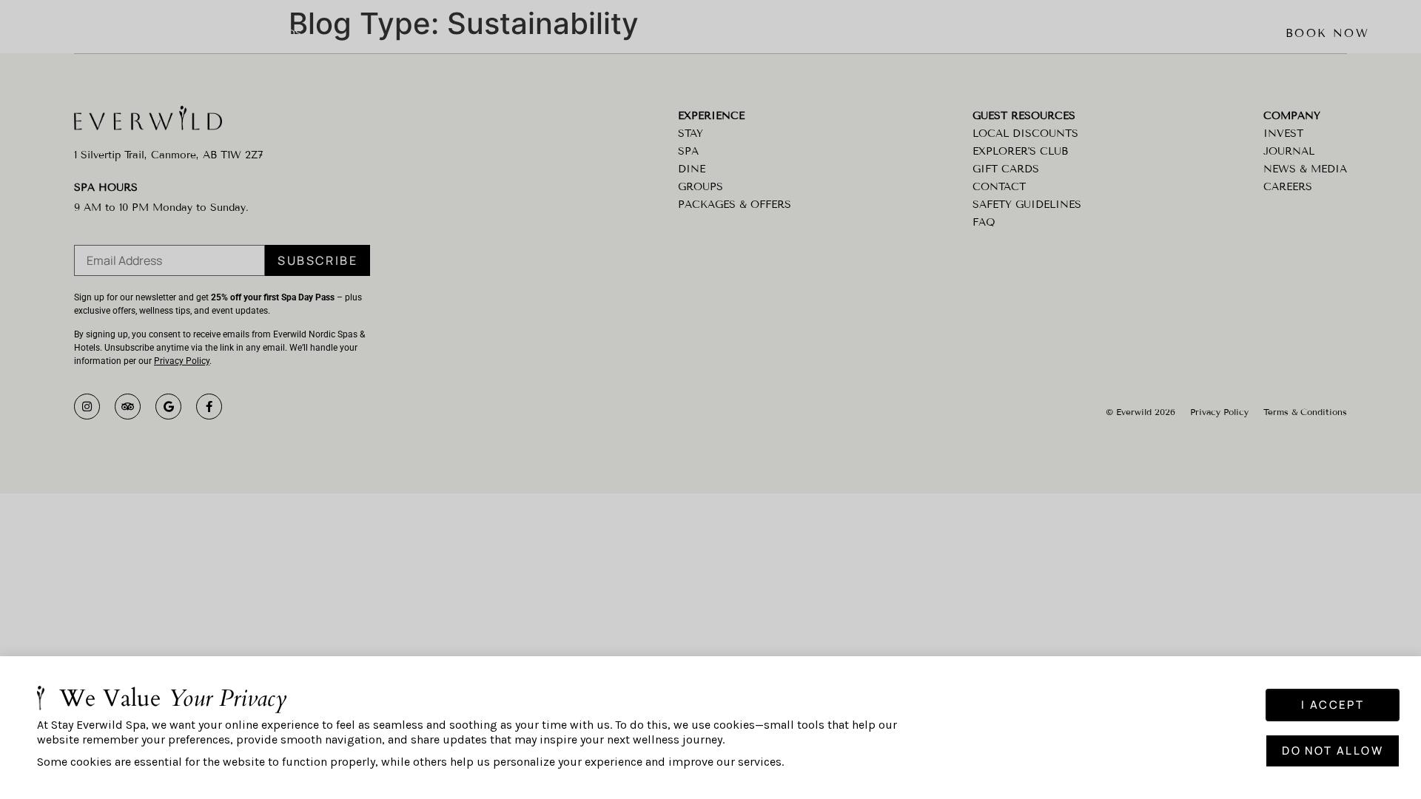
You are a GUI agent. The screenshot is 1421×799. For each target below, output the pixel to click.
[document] (710, 399)
